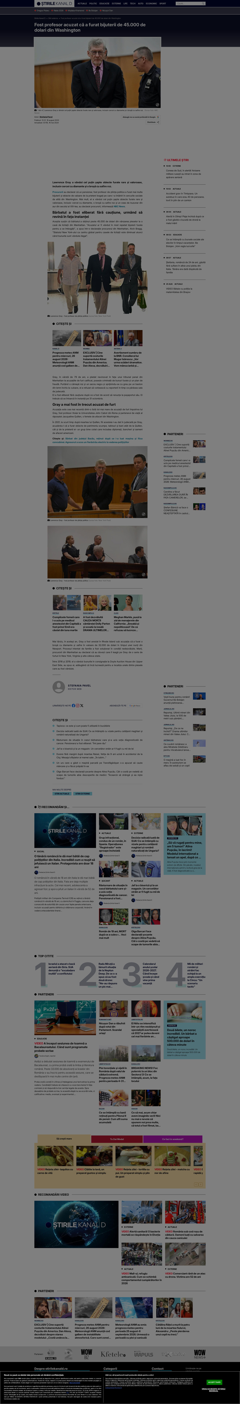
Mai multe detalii (75, 1383)
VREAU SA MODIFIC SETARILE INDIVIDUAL (213, 1390)
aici (67, 1392)
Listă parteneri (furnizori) (113, 1388)
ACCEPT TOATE (214, 1382)
